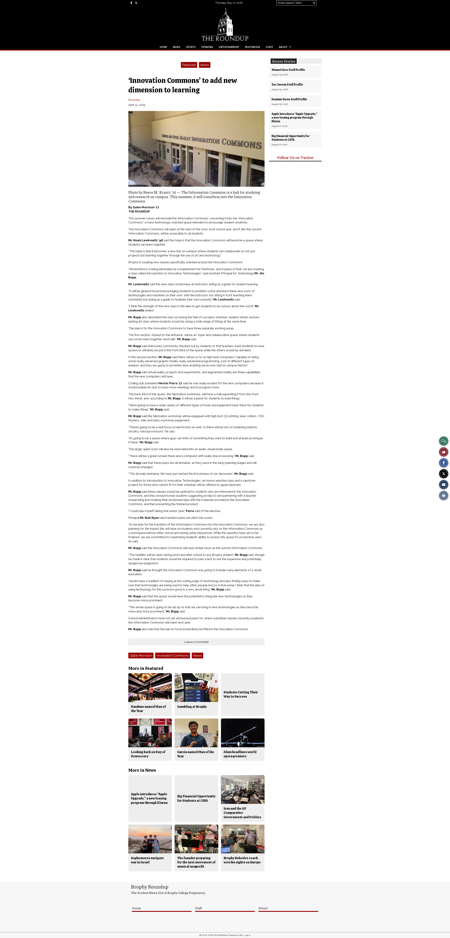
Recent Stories (283, 61)
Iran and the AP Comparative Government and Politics (242, 812)
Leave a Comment (196, 642)
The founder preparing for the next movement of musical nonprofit (196, 862)
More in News (142, 770)
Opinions (207, 47)
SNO (241, 935)
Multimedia (252, 47)
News (176, 47)
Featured (189, 65)
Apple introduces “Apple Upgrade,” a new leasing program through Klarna (294, 117)
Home (163, 47)
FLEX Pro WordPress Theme (221, 935)
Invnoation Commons (173, 655)
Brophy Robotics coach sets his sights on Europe (242, 860)
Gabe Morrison (141, 655)
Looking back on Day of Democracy (148, 754)
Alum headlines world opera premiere (240, 754)
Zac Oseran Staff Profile (287, 84)
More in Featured (145, 668)
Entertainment (229, 47)
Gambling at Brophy (192, 707)
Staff (269, 47)
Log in (248, 935)
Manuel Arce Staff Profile (288, 70)
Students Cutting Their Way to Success (241, 694)
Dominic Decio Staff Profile (289, 99)
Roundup (134, 100)
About (283, 47)
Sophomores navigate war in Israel (147, 860)
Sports (191, 47)
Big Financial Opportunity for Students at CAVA (291, 138)
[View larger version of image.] (196, 149)
